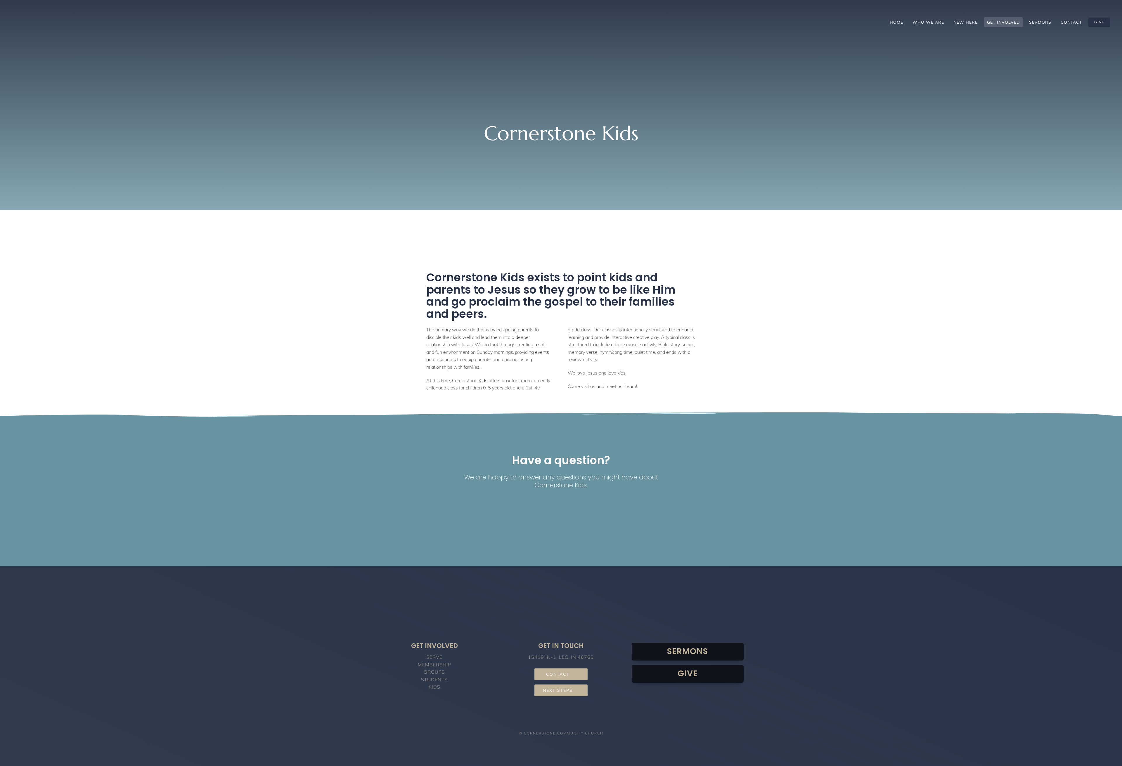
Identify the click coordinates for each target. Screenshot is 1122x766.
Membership (434, 665)
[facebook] (550, 720)
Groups (434, 672)
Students (434, 679)
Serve (434, 657)
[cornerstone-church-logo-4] (132, 10)
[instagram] (561, 720)
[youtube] (571, 720)
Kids (434, 687)
